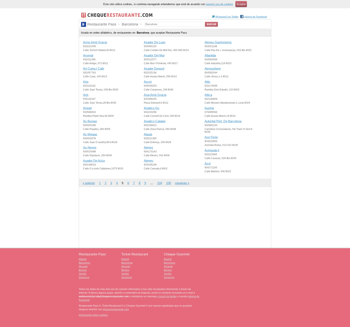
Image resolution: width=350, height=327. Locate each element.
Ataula (148, 134)
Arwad (87, 108)
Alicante (83, 266)
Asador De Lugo (154, 42)
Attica (208, 95)
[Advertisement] (175, 217)
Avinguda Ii (212, 150)
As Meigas (90, 134)
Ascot (148, 81)
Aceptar (241, 4)
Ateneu (148, 160)
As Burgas (90, 121)
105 (168, 183)
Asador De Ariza (94, 160)
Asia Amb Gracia (155, 95)
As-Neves (89, 147)
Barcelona (84, 262)
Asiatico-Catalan (154, 121)
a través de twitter (167, 296)
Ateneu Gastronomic (218, 42)
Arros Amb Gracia (95, 42)
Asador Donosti (154, 68)
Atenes (148, 147)
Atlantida (210, 55)
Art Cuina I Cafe (93, 68)
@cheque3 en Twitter (227, 16)
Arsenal (88, 55)
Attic (207, 81)
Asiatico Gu (151, 108)
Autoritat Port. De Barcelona (223, 121)
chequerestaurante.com (116, 309)
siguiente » (182, 183)
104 (159, 183)
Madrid (82, 259)
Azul (207, 163)
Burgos (83, 270)
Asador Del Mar (154, 55)
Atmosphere (213, 68)
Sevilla (82, 273)
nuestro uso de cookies (219, 4)
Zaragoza (84, 277)
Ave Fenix (211, 137)
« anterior (89, 183)
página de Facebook (255, 16)
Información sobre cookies (93, 315)
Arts (86, 81)
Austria (209, 108)
